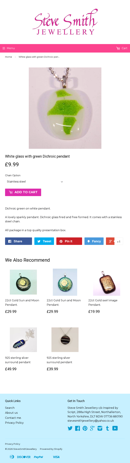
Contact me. (13, 417)
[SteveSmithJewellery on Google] (92, 429)
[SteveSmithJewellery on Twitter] (70, 429)
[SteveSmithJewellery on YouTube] (115, 429)
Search (10, 407)
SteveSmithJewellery (25, 449)
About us (11, 412)
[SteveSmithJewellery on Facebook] (77, 429)
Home (8, 56)
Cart (124, 48)
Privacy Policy (14, 422)
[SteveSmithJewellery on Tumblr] (107, 429)
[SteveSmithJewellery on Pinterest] (85, 429)
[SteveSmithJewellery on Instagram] (100, 429)
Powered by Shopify (51, 449)
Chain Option (12, 175)
